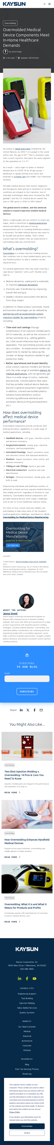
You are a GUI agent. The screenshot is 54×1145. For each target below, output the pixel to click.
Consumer (27, 1045)
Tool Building (27, 998)
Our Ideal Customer (27, 1027)
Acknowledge (27, 1126)
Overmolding (8, 253)
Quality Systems (27, 1012)
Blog (27, 1064)
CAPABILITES (27, 988)
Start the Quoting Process (27, 1069)
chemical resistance (28, 284)
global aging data (22, 149)
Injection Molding (27, 1003)
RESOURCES (27, 1059)
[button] (45, 4)
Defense (27, 1050)
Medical (27, 1031)
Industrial (27, 1036)
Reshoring (27, 1074)
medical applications (38, 223)
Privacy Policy (14, 1112)
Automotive (27, 1041)
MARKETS (27, 1021)
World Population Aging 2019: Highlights (31, 562)
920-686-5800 (27, 969)
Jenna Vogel (16, 52)
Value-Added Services (27, 1008)
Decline (27, 1133)
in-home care (20, 176)
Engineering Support (27, 994)
